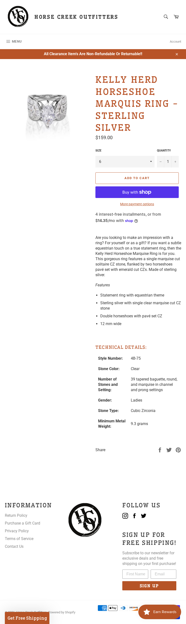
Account (175, 41)
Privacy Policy (17, 531)
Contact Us (14, 546)
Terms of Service (19, 538)
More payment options (137, 204)
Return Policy (16, 515)
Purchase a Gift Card (22, 523)
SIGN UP (149, 585)
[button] (27, 618)
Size (98, 150)
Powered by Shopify (61, 612)
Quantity (164, 150)
